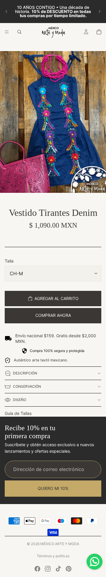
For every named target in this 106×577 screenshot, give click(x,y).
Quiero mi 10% (53, 488)
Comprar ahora (53, 315)
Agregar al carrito (56, 298)
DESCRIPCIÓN (25, 373)
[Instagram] (47, 568)
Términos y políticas (53, 556)
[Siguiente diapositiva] (99, 11)
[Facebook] (37, 568)
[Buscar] (19, 31)
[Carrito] (98, 31)
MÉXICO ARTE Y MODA (59, 544)
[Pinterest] (68, 568)
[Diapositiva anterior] (6, 11)
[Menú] (7, 32)
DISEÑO (19, 399)
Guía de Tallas (18, 413)
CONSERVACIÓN (27, 386)
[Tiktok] (58, 568)
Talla (9, 260)
